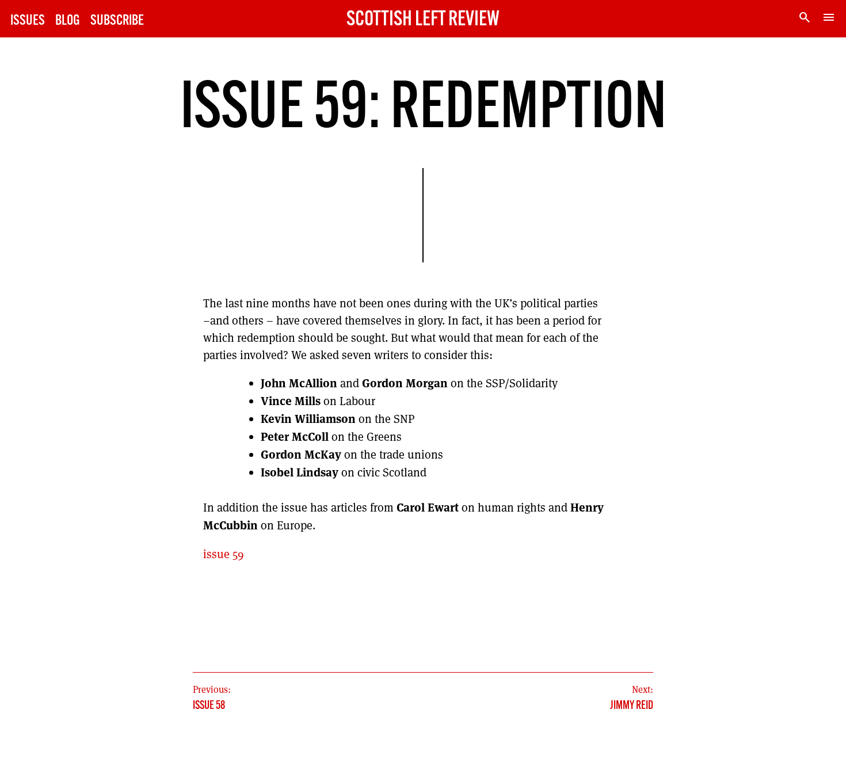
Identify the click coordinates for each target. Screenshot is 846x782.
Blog (67, 21)
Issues (27, 21)
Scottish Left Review (423, 20)
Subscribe (117, 21)
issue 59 (223, 554)
